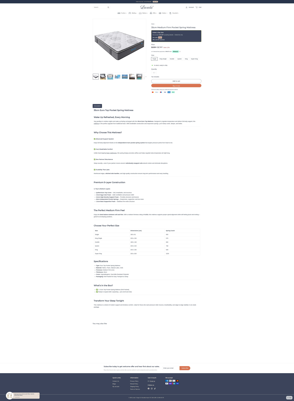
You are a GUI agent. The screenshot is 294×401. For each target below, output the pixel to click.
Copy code (155, 1)
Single (154, 59)
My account (116, 386)
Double (172, 59)
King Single (163, 59)
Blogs (114, 384)
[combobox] (102, 7)
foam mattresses (111, 153)
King (186, 59)
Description (97, 106)
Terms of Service (135, 389)
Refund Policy (134, 384)
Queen (179, 59)
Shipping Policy (134, 386)
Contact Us (116, 381)
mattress (96, 123)
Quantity (154, 69)
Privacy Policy (134, 381)
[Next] (145, 77)
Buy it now (176, 86)
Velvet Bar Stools (18, 395)
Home (152, 24)
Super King (194, 59)
